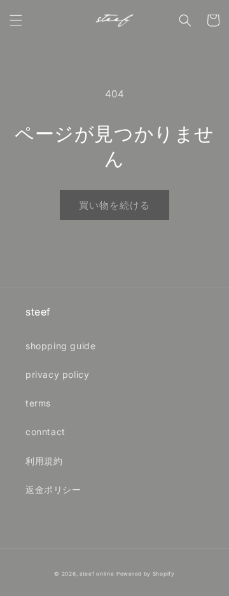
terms (38, 403)
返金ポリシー (53, 489)
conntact (45, 431)
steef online (97, 574)
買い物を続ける (114, 205)
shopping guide (60, 345)
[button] (16, 20)
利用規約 (43, 460)
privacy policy (57, 374)
